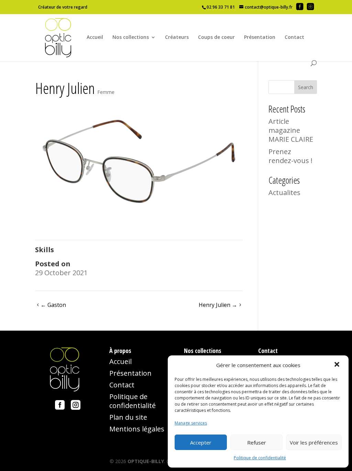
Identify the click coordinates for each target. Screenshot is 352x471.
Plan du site (128, 417)
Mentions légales (136, 428)
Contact (294, 37)
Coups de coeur (216, 37)
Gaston (53, 305)
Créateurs (177, 37)
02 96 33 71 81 (221, 7)
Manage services (191, 423)
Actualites (284, 192)
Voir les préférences (314, 442)
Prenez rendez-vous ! (290, 156)
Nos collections (130, 37)
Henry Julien (218, 305)
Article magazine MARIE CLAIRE (290, 130)
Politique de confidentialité (260, 458)
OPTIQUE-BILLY (146, 461)
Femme (105, 92)
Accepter (200, 442)
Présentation (259, 37)
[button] (337, 365)
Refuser (256, 442)
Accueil (95, 37)
